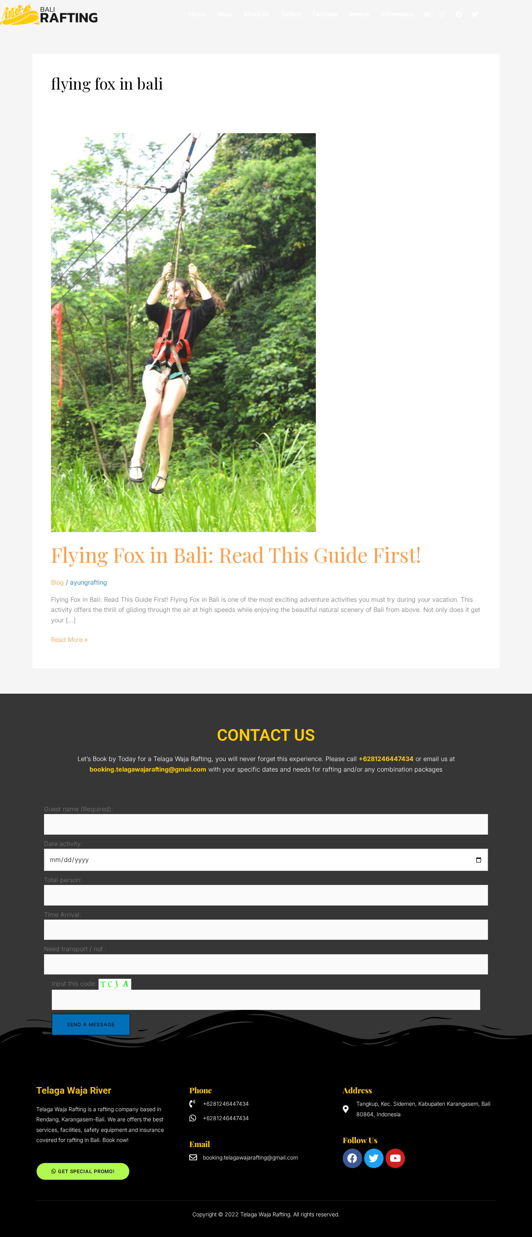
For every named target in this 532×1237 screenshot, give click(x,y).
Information (397, 14)
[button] (399, 14)
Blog (57, 582)
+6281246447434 (386, 759)
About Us (256, 14)
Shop (224, 14)
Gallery (291, 14)
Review (359, 14)
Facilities (324, 14)
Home (197, 14)
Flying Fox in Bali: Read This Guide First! (236, 554)
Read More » (69, 638)
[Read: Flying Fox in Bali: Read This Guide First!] (183, 332)
